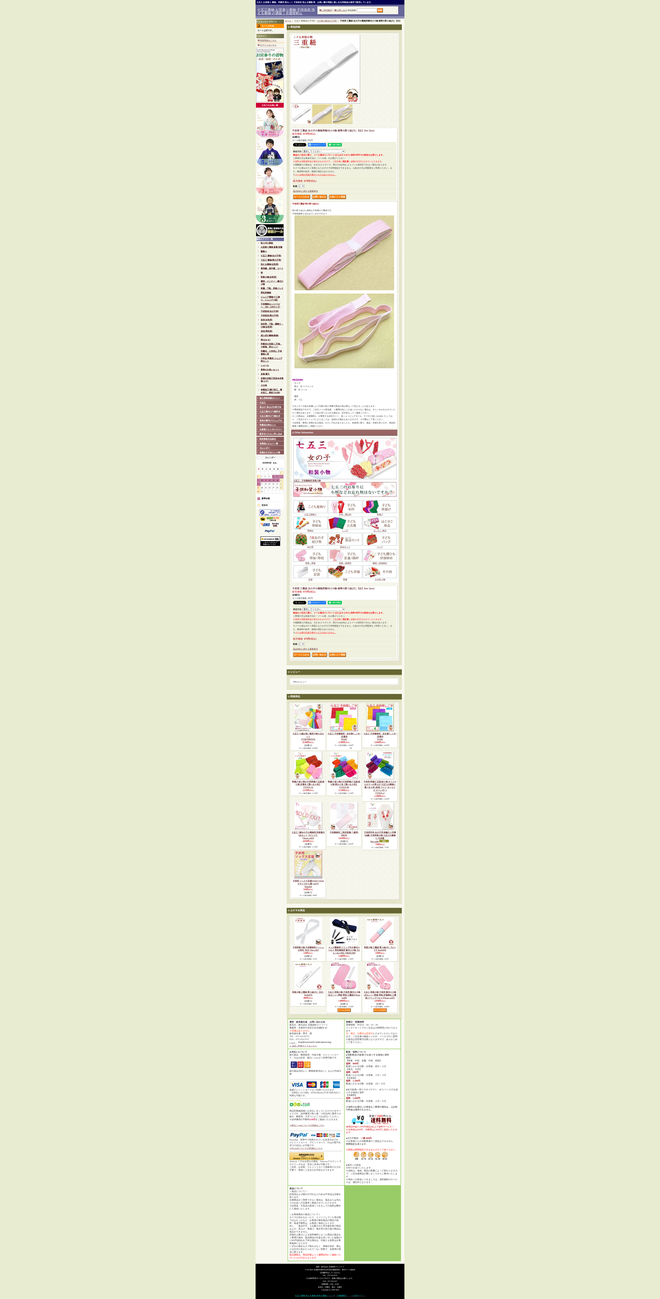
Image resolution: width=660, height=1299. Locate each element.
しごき (345, 530)
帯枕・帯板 (310, 563)
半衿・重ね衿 (345, 514)
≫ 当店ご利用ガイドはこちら (303, 1046)
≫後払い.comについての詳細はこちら (306, 1125)
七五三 (263, 402)
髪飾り (264, 251)
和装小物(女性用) (269, 277)
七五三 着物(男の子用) (271, 260)
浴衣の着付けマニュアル (271, 420)
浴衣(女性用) (266, 320)
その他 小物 (380, 579)
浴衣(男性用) (266, 331)
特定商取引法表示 (268, 439)
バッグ (380, 547)
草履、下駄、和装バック (272, 288)
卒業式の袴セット (268, 425)
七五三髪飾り (310, 514)
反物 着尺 (265, 374)
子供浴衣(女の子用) (270, 311)
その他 (264, 385)
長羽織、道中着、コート (272, 268)
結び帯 (310, 547)
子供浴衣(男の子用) (270, 315)
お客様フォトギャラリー (271, 429)
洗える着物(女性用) (270, 264)
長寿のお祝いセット (270, 369)
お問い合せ (342, 10)
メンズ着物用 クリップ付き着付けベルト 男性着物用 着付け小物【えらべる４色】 (344, 950)
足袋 (310, 579)
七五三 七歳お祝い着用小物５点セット (308, 736)
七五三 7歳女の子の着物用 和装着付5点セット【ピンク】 (308, 835)
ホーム (288, 21)
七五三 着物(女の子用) (271, 255)
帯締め (310, 530)
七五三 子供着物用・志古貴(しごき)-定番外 (380, 736)
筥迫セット (345, 547)
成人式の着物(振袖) (270, 335)
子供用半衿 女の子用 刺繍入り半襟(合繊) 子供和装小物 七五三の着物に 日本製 (380, 837)
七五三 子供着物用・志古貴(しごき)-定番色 (344, 736)
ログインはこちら (268, 45)
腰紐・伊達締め (380, 563)
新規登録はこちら (268, 40)
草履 (345, 579)
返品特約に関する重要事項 (305, 191)
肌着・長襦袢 (345, 563)
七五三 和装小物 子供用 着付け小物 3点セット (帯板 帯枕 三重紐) (344, 995)
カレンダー (265, 448)
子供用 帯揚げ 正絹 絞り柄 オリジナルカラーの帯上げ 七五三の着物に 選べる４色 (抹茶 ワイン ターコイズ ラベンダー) (380, 787)
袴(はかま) (265, 340)
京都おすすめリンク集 (270, 452)
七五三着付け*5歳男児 (270, 411)
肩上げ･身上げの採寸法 (270, 407)
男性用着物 (266, 292)
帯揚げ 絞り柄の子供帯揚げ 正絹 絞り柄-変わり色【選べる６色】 (344, 784)
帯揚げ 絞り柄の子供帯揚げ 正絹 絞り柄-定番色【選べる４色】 (308, 784)
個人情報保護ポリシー (270, 398)
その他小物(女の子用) (327, 21)
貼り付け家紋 (267, 243)
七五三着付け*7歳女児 (270, 416)
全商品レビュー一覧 (269, 443)
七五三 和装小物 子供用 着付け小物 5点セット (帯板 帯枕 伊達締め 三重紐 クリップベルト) (380, 995)
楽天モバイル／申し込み (271, 434)
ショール (265, 365)
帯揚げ (380, 514)
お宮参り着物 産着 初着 (271, 247)
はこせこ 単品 (379, 530)
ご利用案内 (327, 10)
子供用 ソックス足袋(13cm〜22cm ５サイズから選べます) (308, 884)
